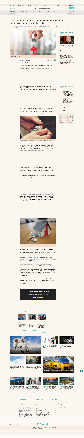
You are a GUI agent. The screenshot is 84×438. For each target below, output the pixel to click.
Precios (25, 306)
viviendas (29, 306)
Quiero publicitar (39, 297)
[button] (81, 371)
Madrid (35, 257)
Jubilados (29, 5)
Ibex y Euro (32, 11)
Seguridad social (21, 5)
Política (39, 11)
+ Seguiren (50, 60)
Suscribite (35, 431)
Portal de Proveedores (53, 431)
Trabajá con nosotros (64, 431)
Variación (67, 114)
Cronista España (12, 15)
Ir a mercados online (13, 13)
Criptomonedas (55, 11)
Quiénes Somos (43, 431)
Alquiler (44, 5)
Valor (72, 114)
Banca (63, 11)
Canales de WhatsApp (27, 431)
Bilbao (27, 259)
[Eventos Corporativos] (35, 428)
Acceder (71, 8)
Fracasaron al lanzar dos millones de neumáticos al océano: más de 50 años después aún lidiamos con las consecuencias (67, 67)
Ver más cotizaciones (71, 13)
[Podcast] (46, 428)
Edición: (71, 5)
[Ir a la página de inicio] (15, 8)
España (34, 306)
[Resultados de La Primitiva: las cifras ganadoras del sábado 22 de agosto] (67, 340)
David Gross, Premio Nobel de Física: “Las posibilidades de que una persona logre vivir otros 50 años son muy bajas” (66, 46)
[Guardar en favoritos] (55, 60)
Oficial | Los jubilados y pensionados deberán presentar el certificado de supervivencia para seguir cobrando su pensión (68, 100)
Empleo (58, 5)
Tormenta (12, 5)
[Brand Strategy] (40, 428)
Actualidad (47, 11)
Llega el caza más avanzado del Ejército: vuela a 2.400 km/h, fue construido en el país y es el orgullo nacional (66, 57)
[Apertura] (29, 428)
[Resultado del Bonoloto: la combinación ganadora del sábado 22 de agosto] (50, 340)
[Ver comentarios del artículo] (31, 62)
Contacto (18, 431)
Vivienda (36, 5)
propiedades (27, 15)
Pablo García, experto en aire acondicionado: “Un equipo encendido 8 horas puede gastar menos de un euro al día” (67, 62)
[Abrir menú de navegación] (10, 8)
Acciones (51, 5)
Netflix (65, 5)
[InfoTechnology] (53, 428)
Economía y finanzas (23, 11)
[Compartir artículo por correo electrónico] (29, 62)
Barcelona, (37, 259)
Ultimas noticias (13, 11)
